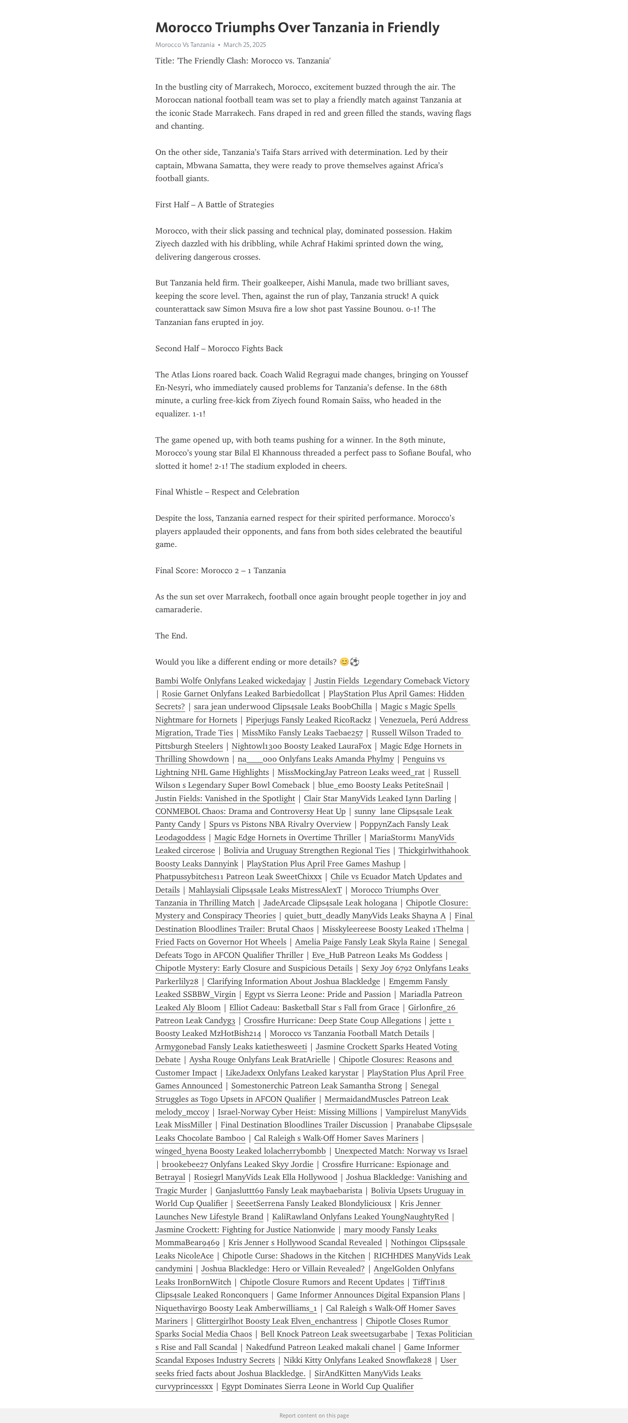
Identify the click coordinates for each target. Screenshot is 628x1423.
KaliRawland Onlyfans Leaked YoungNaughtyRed (360, 1217)
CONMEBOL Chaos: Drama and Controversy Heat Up (250, 811)
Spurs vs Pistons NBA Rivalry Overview (280, 824)
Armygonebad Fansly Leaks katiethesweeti (231, 1047)
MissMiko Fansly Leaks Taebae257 (302, 733)
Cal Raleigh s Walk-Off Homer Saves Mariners (336, 1138)
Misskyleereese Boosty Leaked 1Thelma (392, 929)
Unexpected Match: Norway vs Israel (401, 1151)
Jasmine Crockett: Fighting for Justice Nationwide (245, 1229)
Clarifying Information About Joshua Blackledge (293, 981)
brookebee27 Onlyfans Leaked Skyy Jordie (238, 1164)
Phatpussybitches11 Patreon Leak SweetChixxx (238, 876)
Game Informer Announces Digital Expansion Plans (368, 1295)
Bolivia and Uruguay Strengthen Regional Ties (307, 850)
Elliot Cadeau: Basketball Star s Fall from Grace (314, 1007)
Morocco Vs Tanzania (185, 44)
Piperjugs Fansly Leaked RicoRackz (308, 720)
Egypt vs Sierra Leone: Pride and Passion (318, 994)
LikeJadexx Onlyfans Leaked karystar (292, 1073)
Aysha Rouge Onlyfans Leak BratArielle (259, 1059)
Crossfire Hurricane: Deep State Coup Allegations (332, 1020)
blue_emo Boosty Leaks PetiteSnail (380, 785)
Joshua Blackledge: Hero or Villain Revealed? (283, 1269)
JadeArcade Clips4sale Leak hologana (330, 903)
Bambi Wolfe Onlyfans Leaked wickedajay (230, 681)
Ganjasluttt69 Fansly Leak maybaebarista (289, 1190)
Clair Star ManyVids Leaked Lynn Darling (377, 798)
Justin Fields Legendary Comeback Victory (391, 681)
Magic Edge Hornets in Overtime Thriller (287, 837)
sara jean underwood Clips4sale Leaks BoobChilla (283, 706)
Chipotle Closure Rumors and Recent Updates (322, 1282)
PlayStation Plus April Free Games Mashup (323, 864)
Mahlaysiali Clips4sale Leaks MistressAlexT (265, 890)
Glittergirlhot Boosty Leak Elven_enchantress (276, 1321)
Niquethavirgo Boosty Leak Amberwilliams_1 (236, 1308)
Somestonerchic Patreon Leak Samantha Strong (316, 1086)
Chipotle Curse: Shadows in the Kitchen (294, 1256)
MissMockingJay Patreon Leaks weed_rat (351, 772)
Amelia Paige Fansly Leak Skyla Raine (362, 942)
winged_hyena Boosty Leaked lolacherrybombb (240, 1151)
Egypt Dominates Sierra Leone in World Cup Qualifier (318, 1386)
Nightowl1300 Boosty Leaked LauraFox (301, 746)
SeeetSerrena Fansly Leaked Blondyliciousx (313, 1203)
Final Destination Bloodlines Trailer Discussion (304, 1125)
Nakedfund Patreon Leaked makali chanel (320, 1347)
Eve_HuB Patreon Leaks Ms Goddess (377, 955)
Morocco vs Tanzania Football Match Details (349, 1033)
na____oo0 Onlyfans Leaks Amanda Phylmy (316, 759)
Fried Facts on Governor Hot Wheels (220, 942)
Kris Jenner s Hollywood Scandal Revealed (305, 1242)
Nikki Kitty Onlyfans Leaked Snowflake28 (358, 1360)
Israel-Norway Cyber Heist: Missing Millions (297, 1112)
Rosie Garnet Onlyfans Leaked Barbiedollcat (241, 694)
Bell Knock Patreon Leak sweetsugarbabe (334, 1334)
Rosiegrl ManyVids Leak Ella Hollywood (265, 1177)
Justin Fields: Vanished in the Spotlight (225, 798)
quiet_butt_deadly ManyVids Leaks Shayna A (365, 916)
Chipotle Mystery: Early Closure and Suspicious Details (254, 968)
